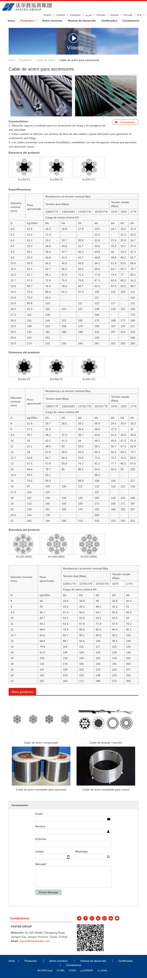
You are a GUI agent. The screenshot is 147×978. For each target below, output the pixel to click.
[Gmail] (104, 918)
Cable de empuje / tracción (106, 742)
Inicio (12, 60)
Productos (26, 60)
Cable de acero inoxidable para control (105, 789)
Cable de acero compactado (41, 742)
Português (75, 15)
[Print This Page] (111, 918)
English (48, 15)
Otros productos (22, 692)
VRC (62, 970)
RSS (73, 970)
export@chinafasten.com (35, 941)
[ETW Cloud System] (117, 918)
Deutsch (114, 15)
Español (60, 15)
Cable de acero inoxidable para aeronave (41, 789)
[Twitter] (79, 918)
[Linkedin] (98, 918)
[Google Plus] (92, 918)
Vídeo (73, 47)
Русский (128, 15)
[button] (28, 20)
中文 (139, 15)
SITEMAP (87, 970)
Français (100, 15)
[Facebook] (85, 918)
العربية (88, 15)
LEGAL (104, 970)
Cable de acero (45, 60)
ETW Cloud (46, 970)
